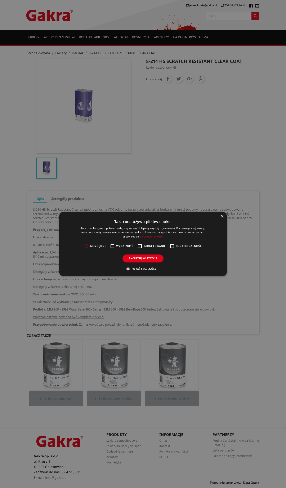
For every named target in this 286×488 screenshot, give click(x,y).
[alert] (143, 244)
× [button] (222, 216)
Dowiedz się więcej (151, 236)
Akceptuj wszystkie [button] (143, 258)
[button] (143, 269)
